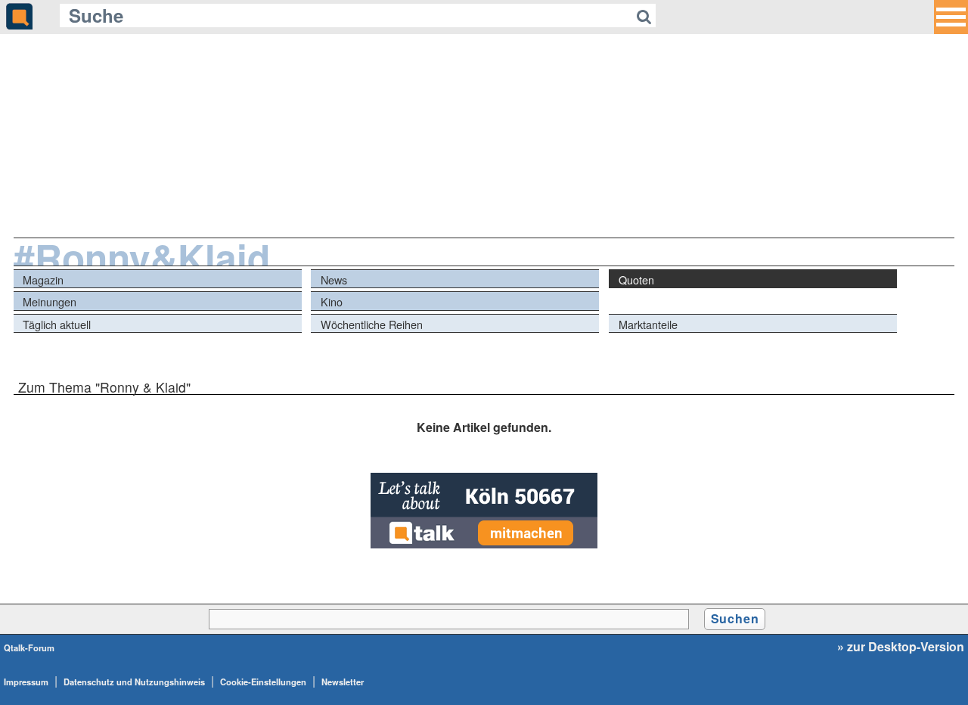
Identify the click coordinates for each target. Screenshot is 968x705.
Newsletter (342, 681)
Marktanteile (648, 324)
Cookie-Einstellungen (263, 681)
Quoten (636, 279)
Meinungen (49, 301)
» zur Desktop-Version (900, 646)
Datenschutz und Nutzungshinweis (134, 681)
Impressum (26, 681)
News (334, 279)
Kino (332, 301)
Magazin (43, 279)
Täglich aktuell (57, 324)
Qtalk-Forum (29, 647)
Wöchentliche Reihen (372, 324)
